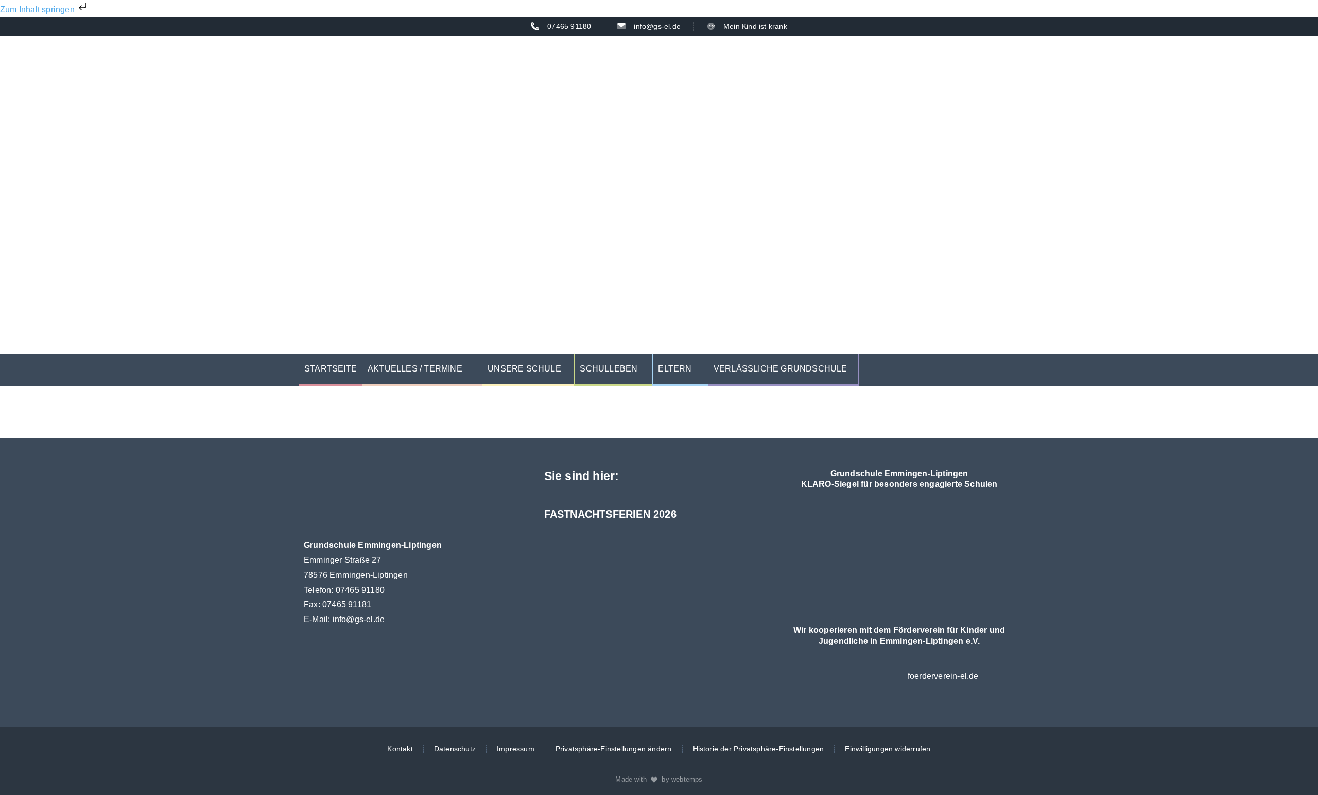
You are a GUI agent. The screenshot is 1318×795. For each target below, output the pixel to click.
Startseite (330, 368)
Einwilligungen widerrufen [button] (887, 749)
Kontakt (399, 749)
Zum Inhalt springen (38, 9)
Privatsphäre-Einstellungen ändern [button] (614, 749)
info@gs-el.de (359, 619)
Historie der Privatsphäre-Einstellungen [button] (758, 749)
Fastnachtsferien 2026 (610, 514)
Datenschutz (455, 749)
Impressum (515, 749)
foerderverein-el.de (943, 676)
